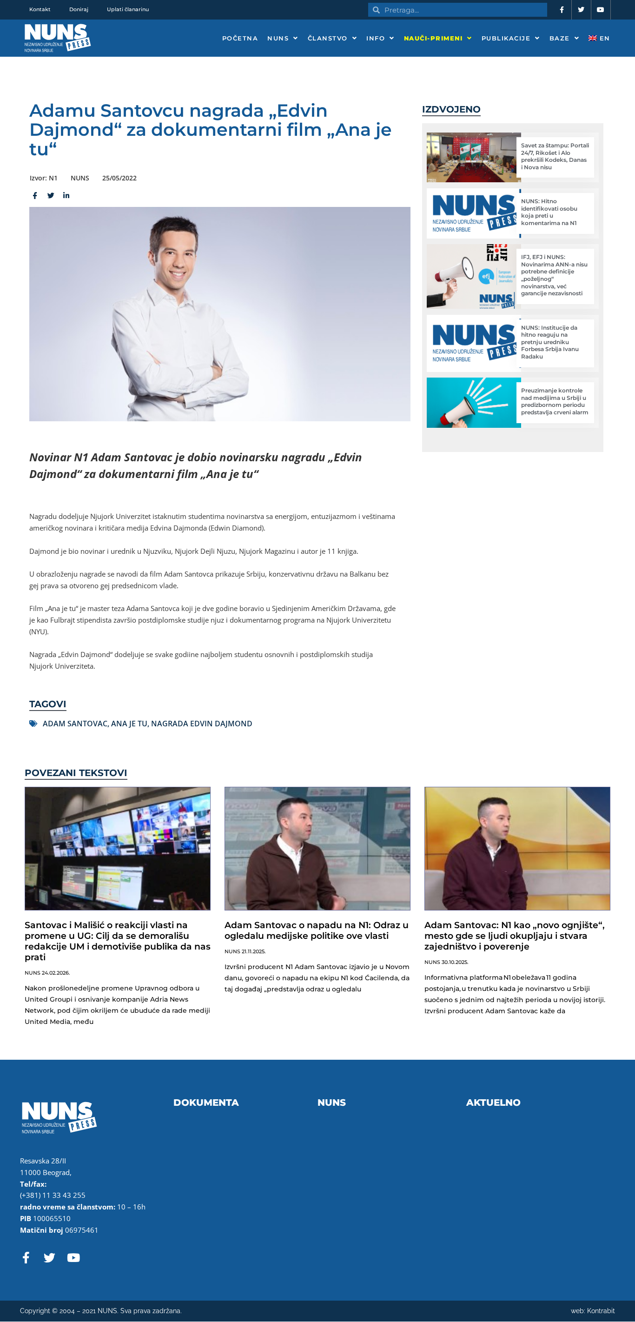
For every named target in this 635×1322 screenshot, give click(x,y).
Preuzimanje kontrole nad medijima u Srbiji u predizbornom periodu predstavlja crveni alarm (555, 401)
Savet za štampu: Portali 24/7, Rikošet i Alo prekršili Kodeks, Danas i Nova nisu (555, 156)
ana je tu (129, 723)
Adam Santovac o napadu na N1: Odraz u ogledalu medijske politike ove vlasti (317, 930)
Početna (240, 38)
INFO (375, 38)
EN (603, 38)
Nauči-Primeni (433, 38)
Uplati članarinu (128, 9)
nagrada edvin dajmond (201, 723)
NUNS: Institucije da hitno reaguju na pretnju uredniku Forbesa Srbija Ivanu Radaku (550, 342)
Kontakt (40, 9)
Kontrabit (601, 1311)
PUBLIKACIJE (506, 38)
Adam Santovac (75, 723)
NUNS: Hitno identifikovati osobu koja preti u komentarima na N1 (549, 212)
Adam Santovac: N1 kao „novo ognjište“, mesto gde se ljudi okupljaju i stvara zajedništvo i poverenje (514, 936)
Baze (559, 38)
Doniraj (78, 9)
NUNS (278, 38)
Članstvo (328, 38)
